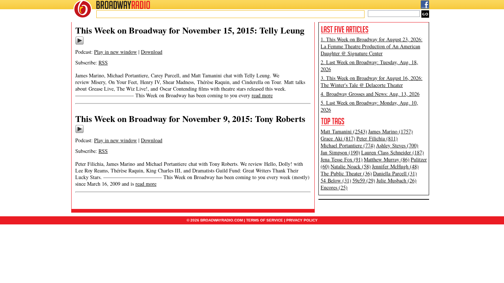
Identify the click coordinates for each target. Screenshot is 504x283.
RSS (103, 62)
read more (262, 95)
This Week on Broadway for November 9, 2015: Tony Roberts (190, 118)
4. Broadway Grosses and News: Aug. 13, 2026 (370, 93)
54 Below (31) (336, 180)
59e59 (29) (363, 180)
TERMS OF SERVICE (264, 220)
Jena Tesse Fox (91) (342, 159)
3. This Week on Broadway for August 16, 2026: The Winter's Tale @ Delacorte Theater (371, 81)
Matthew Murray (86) (387, 159)
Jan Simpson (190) (340, 152)
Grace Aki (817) (338, 138)
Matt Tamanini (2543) (344, 131)
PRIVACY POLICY (302, 220)
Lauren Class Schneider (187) (392, 152)
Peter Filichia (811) (377, 138)
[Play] (79, 43)
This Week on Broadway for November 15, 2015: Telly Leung (189, 30)
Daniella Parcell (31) (395, 173)
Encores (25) (334, 187)
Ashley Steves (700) (397, 145)
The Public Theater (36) (346, 173)
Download (151, 51)
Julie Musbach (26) (396, 180)
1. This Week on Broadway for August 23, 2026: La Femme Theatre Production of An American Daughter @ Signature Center (371, 46)
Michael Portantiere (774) (348, 145)
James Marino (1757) (390, 131)
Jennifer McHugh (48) (395, 166)
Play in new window (115, 51)
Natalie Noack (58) (351, 166)
